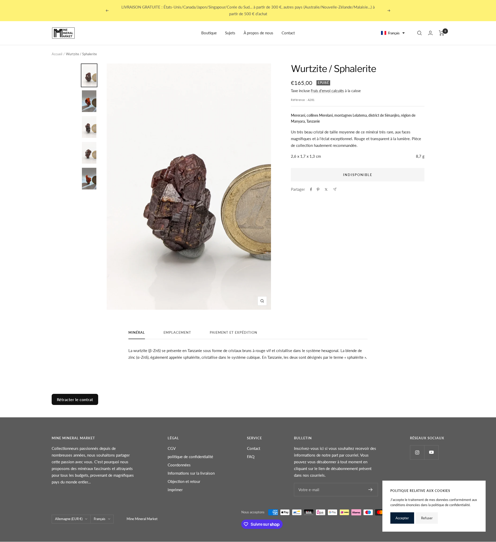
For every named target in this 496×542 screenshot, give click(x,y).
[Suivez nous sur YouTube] (431, 452)
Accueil (57, 54)
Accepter (402, 518)
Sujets (230, 32)
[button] (393, 33)
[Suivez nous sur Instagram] (417, 452)
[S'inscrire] (370, 489)
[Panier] (441, 33)
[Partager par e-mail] (334, 189)
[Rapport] (430, 33)
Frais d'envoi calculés (327, 91)
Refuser (427, 518)
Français (99, 519)
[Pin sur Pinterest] (318, 189)
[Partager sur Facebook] (311, 189)
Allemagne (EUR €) (68, 519)
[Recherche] (419, 33)
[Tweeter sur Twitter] (326, 189)
